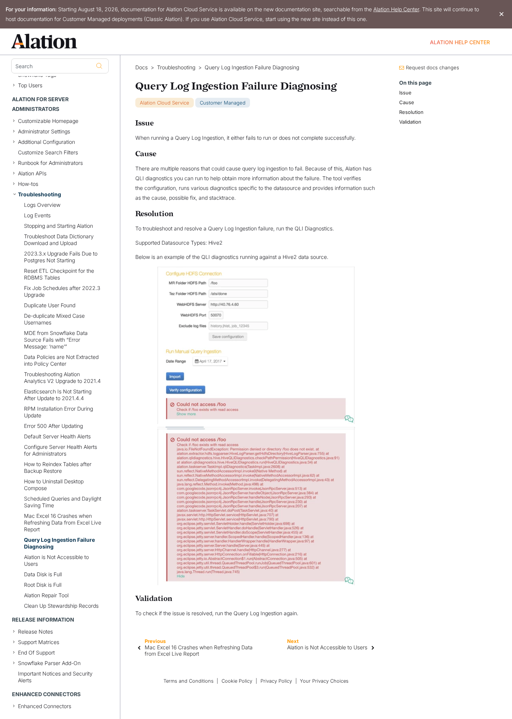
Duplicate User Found (49, 305)
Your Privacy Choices (324, 681)
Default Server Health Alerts (57, 436)
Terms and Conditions (188, 681)
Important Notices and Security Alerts (55, 676)
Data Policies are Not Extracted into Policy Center (61, 360)
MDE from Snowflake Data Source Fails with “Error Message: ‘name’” (56, 340)
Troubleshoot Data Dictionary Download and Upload (59, 239)
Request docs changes (432, 67)
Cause (406, 102)
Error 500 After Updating (53, 426)
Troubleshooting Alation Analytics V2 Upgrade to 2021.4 (62, 377)
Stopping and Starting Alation (58, 226)
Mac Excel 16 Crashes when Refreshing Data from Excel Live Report (62, 522)
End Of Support (36, 652)
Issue (405, 93)
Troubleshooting (39, 194)
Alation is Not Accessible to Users (56, 560)
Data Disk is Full (43, 574)
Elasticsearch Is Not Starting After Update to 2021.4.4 (57, 394)
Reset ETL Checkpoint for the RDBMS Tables (59, 274)
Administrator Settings (44, 131)
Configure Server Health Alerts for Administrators (60, 450)
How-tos (28, 184)
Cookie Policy (237, 681)
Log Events (37, 215)
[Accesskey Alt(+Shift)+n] (373, 647)
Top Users (30, 85)
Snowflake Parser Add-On (49, 663)
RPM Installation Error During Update (58, 412)
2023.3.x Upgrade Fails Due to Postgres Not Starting (60, 256)
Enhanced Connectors (44, 706)
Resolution (411, 112)
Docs (141, 67)
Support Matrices (38, 642)
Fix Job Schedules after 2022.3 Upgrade (62, 291)
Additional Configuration (46, 142)
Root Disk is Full (42, 584)
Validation (410, 122)
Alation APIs (32, 173)
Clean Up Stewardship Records (61, 605)
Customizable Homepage (48, 121)
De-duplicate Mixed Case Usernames (54, 319)
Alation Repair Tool (46, 595)
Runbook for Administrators (50, 163)
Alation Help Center (396, 9)
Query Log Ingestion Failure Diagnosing (59, 543)
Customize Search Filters (48, 152)
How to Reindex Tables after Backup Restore (57, 467)
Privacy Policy (276, 681)
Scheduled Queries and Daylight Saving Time (62, 501)
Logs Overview (42, 205)
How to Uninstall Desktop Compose (54, 484)
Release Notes (35, 631)
